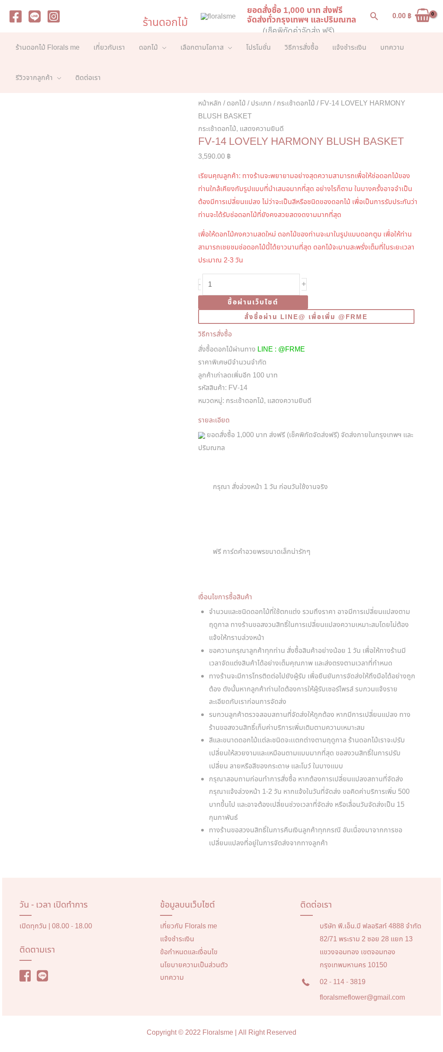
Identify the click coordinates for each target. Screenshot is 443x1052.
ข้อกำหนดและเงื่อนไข (189, 952)
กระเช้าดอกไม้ (296, 103)
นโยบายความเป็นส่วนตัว (194, 965)
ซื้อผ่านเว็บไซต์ (253, 302)
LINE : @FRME (281, 349)
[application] (162, 47)
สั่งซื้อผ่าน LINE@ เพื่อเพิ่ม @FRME (306, 317)
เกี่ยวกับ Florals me (188, 926)
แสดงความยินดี (262, 129)
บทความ (172, 977)
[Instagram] (54, 16)
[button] (374, 16)
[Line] (35, 16)
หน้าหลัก (210, 103)
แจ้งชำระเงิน (177, 939)
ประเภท (261, 103)
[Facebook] (15, 16)
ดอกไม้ (236, 103)
